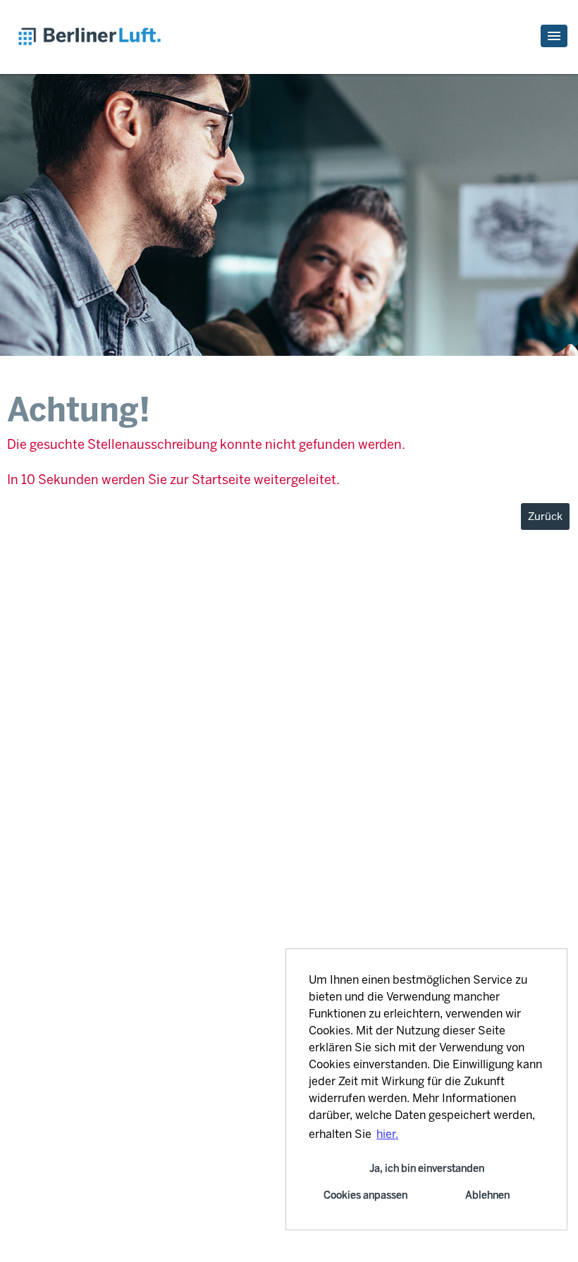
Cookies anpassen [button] (365, 1195)
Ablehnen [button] (487, 1195)
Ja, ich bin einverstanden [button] (426, 1168)
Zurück (545, 516)
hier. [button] (387, 1134)
